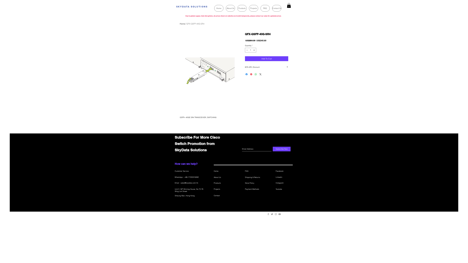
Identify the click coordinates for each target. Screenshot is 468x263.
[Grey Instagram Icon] (275, 214)
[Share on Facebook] (246, 74)
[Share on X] (260, 74)
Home (182, 24)
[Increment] (254, 50)
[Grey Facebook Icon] (268, 214)
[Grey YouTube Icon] (279, 214)
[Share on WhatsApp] (255, 74)
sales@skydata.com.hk (189, 183)
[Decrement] (246, 50)
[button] (289, 5)
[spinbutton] (250, 50)
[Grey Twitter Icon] (272, 214)
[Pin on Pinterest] (251, 74)
